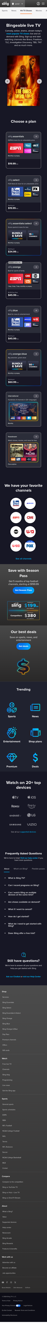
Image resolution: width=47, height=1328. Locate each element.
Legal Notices (28, 1305)
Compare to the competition (12, 1182)
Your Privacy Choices (9, 1305)
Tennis (4, 1142)
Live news (6, 1085)
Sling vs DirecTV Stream (11, 1198)
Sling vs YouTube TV (10, 1187)
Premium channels (9, 1040)
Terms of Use (6, 1301)
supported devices (28, 832)
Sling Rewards (7, 1243)
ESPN (4, 1115)
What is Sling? (7, 1211)
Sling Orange (7, 1018)
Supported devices (9, 1222)
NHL (4, 1136)
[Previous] (7, 81)
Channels (5, 1069)
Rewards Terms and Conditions (25, 1310)
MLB (4, 1163)
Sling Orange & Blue (10, 1029)
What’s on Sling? (21, 869)
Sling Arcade (7, 1238)
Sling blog (6, 1075)
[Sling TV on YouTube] (3, 1282)
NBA (4, 1120)
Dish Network (17, 1287)
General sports (7, 1104)
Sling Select (6, 1008)
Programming (7, 1080)
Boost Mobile (6, 1287)
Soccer (5, 1152)
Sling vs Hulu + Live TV (11, 1192)
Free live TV (6, 1064)
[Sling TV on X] (15, 1282)
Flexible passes (38, 869)
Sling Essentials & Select (11, 1013)
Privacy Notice (18, 1301)
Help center (6, 1227)
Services (5, 997)
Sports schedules (8, 1110)
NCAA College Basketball (11, 1157)
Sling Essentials (8, 1002)
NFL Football (7, 1126)
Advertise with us (8, 1262)
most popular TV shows (18, 34)
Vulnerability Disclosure (9, 1315)
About (6, 869)
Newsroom (6, 1233)
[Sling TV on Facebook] (7, 1282)
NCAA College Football (10, 1131)
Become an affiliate (9, 1268)
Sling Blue (6, 1024)
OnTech (27, 1287)
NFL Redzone (7, 1147)
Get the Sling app (8, 1091)
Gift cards (6, 1050)
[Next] (39, 81)
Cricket (5, 1168)
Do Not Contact (7, 1310)
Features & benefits (9, 1249)
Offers (4, 1045)
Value (4, 1217)
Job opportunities (9, 1273)
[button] (23, 590)
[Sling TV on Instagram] (11, 1282)
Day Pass (5, 1034)
